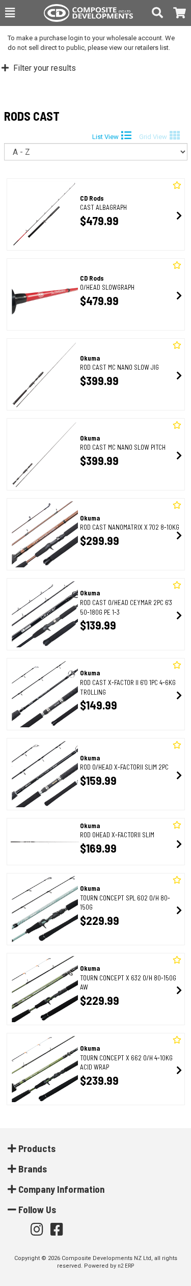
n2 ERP (126, 1266)
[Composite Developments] (83, 13)
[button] (10, 13)
